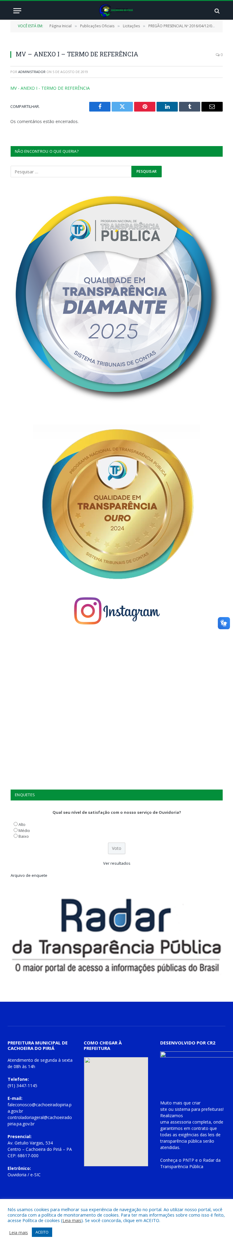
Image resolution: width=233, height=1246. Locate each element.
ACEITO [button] (42, 1232)
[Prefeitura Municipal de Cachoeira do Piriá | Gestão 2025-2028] (117, 11)
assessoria (180, 1122)
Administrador (32, 71)
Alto (22, 824)
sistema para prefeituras (199, 1109)
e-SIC (35, 1175)
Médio (24, 830)
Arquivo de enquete (29, 875)
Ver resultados (116, 863)
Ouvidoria (17, 1175)
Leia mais (71, 1220)
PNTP (188, 1160)
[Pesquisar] (216, 11)
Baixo (24, 836)
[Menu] (17, 11)
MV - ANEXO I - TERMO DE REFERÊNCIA (50, 88)
